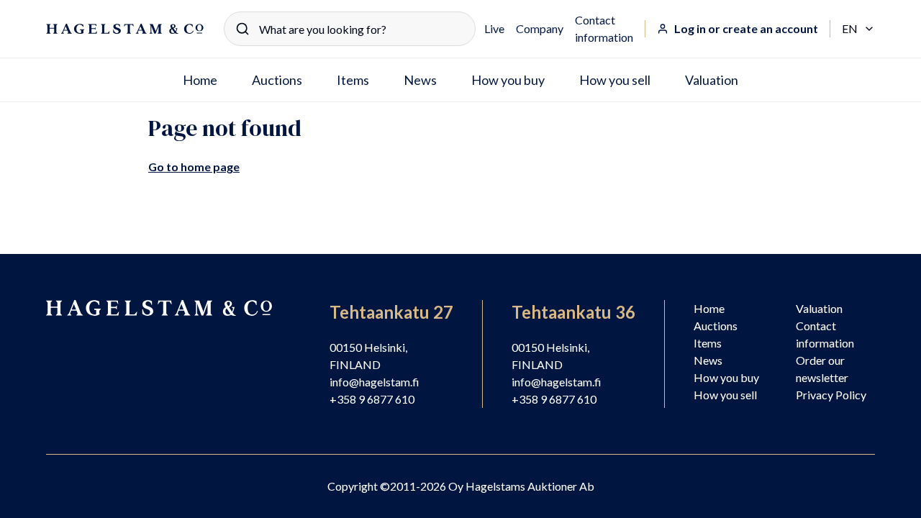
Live (494, 28)
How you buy (508, 80)
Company (539, 28)
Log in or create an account (746, 28)
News (420, 80)
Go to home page (194, 166)
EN (858, 29)
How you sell (614, 80)
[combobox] (350, 29)
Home (200, 80)
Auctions (277, 80)
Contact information (604, 28)
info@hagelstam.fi (374, 381)
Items (353, 80)
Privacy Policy (831, 394)
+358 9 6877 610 (372, 399)
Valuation (711, 80)
